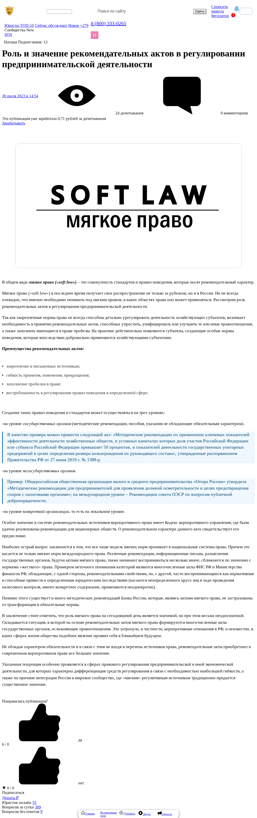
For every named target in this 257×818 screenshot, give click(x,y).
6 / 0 (5, 744)
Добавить (129, 813)
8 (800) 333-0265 (108, 23)
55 (34, 802)
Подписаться (13, 792)
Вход (246, 11)
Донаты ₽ (10, 798)
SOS (8, 34)
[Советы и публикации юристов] (10, 11)
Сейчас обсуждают (51, 25)
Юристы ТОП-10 (19, 25)
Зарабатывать (13, 123)
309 (38, 807)
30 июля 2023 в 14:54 (20, 96)
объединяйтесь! (59, 11)
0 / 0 (10, 788)
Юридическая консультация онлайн (54, 16)
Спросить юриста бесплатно (220, 11)
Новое (78, 25)
